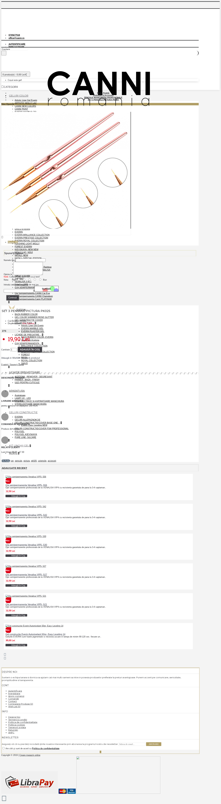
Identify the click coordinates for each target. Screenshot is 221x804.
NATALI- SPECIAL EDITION (28, 258)
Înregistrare (14, 693)
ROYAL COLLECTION (31, 360)
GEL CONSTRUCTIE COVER (29, 320)
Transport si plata (17, 727)
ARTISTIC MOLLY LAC (26, 103)
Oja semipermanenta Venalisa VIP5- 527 (26, 574)
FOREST (25, 354)
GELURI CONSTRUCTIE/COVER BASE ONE (37, 423)
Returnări (13, 730)
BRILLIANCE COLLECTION (34, 346)
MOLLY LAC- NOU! (24, 252)
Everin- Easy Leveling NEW (34, 425)
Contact (12, 701)
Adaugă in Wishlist (10, 358)
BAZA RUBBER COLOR (26, 314)
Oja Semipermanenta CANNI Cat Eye (32, 293)
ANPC (11, 732)
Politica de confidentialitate (22, 722)
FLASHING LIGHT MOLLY (27, 243)
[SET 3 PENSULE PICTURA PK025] (66, 234)
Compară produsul (30, 358)
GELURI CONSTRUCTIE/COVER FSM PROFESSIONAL (42, 428)
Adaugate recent (14, 467)
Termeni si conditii (17, 719)
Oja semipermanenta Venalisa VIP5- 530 (26, 544)
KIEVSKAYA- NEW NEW (26, 249)
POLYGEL (19, 431)
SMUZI (24, 363)
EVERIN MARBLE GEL (32, 328)
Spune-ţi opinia (17, 364)
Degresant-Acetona (30, 340)
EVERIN (19, 417)
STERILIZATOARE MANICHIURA (31, 404)
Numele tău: (9, 260)
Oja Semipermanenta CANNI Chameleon (34, 296)
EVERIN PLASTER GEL (32, 331)
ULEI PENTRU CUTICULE (27, 382)
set (12, 461)
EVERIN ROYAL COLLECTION (29, 241)
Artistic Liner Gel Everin (26, 100)
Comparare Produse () (20, 704)
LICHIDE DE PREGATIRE (27, 335)
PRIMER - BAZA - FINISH (27, 379)
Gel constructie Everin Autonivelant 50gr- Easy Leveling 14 (35, 634)
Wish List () (14, 706)
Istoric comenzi (16, 696)
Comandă (13, 698)
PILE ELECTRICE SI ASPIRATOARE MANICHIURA (39, 401)
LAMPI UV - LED (23, 398)
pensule (18, 461)
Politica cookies (16, 724)
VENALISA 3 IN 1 (23, 281)
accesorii (52, 461)
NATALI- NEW (21, 255)
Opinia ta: (8, 274)
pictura (26, 461)
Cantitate (5, 349)
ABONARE (154, 744)
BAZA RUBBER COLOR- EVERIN (37, 337)
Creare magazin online (29, 755)
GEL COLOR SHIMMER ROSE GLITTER (34, 317)
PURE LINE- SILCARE (25, 437)
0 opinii (4, 364)
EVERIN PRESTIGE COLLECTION (31, 238)
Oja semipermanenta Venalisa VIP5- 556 (26, 485)
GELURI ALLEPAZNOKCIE (27, 420)
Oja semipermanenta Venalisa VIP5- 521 (26, 604)
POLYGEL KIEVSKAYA (26, 434)
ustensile (42, 461)
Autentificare (15, 691)
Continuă (12, 297)
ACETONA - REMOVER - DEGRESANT (33, 377)
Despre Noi (14, 717)
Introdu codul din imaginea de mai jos (21, 284)
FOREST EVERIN (23, 246)
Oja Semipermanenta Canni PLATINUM (33, 299)
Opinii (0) (13, 242)
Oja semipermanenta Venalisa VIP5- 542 (26, 515)
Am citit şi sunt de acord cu (32, 748)
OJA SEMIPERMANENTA (27, 343)
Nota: (6, 280)
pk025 (34, 461)
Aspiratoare (20, 395)
